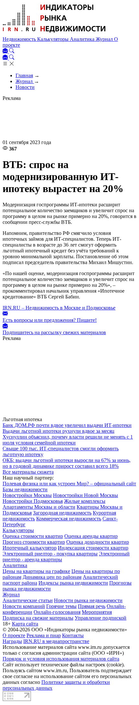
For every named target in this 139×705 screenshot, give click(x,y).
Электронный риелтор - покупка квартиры (50, 553)
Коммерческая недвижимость (68, 518)
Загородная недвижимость (62, 513)
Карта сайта (25, 623)
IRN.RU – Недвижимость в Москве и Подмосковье (59, 307)
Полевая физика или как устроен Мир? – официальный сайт (69, 483)
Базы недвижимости (25, 489)
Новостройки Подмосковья (33, 501)
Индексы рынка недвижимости (73, 583)
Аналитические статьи (28, 600)
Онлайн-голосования (57, 612)
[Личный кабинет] (6, 51)
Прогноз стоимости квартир (34, 542)
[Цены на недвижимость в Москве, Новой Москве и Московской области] (54, 33)
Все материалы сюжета (28, 472)
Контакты (73, 635)
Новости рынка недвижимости (88, 600)
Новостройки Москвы (27, 495)
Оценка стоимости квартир (33, 536)
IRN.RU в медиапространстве (56, 641)
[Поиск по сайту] (11, 51)
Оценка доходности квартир (97, 542)
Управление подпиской (100, 618)
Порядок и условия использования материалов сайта (61, 659)
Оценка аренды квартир (91, 536)
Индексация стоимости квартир (93, 548)
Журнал (105, 39)
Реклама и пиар (44, 635)
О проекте (14, 635)
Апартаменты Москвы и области (39, 507)
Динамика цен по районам (52, 577)
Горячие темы (61, 606)
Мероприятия (97, 612)
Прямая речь (91, 606)
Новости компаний (24, 606)
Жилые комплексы (84, 501)
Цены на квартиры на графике (36, 571)
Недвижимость (20, 39)
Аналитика (83, 39)
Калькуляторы (53, 39)
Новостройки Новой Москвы (85, 495)
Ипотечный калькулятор (30, 548)
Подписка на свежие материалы (38, 618)
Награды (12, 641)
